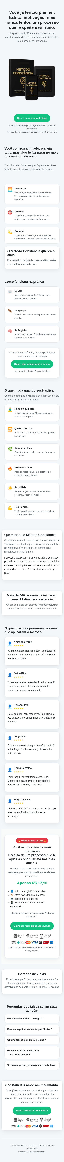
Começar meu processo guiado (32, 926)
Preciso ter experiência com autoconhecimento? (23, 1052)
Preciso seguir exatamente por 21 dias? (29, 1029)
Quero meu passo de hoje (32, 118)
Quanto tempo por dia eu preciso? (26, 1040)
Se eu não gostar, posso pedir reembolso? (31, 1065)
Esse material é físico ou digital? (25, 1018)
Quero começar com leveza (32, 1110)
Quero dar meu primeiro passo (32, 364)
